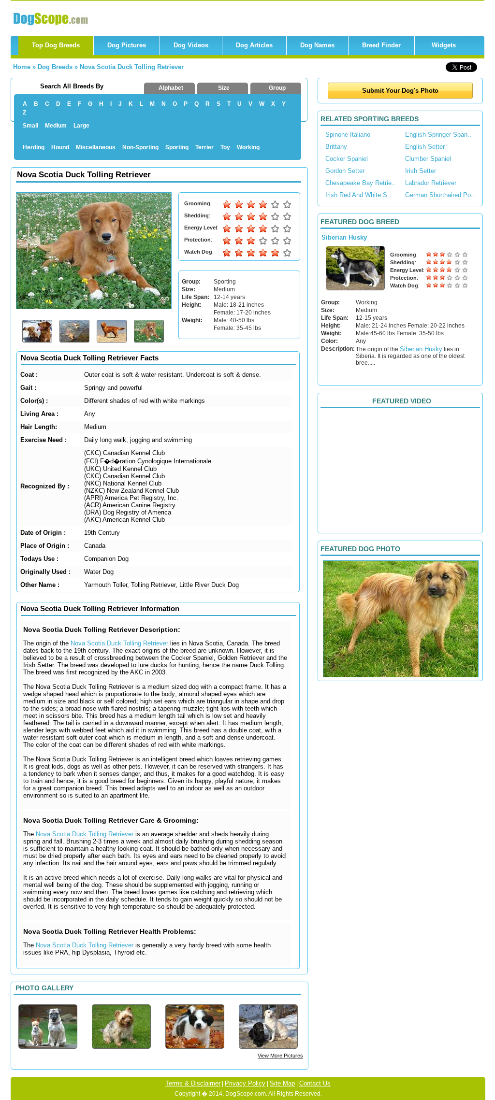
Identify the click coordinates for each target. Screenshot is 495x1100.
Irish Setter (420, 170)
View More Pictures (280, 1055)
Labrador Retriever (430, 182)
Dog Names (317, 45)
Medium (56, 125)
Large (81, 125)
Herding (33, 147)
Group (277, 88)
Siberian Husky (344, 237)
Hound (60, 147)
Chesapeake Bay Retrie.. (360, 182)
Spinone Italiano (347, 134)
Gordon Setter (344, 170)
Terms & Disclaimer (192, 1083)
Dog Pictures (126, 45)
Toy (225, 147)
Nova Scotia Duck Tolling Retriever (132, 67)
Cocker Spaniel (346, 158)
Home (21, 67)
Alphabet (171, 88)
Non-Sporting (140, 147)
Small (30, 125)
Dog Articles (254, 45)
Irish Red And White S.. (358, 195)
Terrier (204, 147)
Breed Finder (381, 45)
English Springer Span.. (438, 134)
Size (224, 88)
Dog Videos (191, 45)
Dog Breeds (55, 67)
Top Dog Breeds (56, 45)
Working (248, 147)
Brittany (336, 146)
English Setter (425, 146)
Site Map (282, 1083)
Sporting (177, 147)
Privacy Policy (245, 1083)
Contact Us (315, 1083)
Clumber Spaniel (428, 158)
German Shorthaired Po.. (440, 195)
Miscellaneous (96, 147)
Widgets (444, 45)
